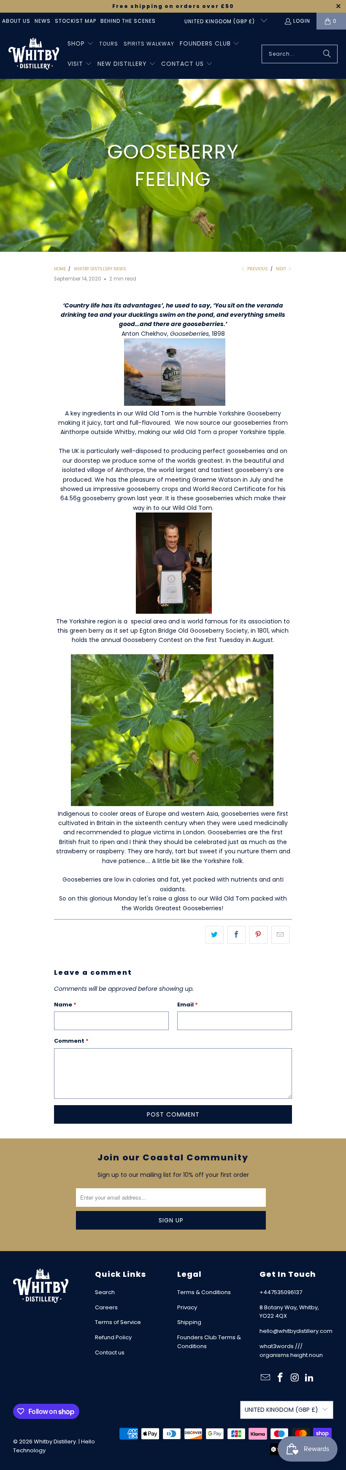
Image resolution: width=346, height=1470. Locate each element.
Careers (106, 1307)
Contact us (109, 1353)
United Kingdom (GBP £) (220, 21)
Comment (71, 1041)
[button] (81, 44)
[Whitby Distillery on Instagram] (295, 1378)
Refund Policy (113, 1337)
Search (105, 1292)
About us (16, 20)
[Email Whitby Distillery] (266, 1378)
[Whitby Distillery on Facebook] (280, 1378)
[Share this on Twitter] (214, 935)
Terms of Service (118, 1322)
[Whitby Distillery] (33, 54)
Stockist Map (75, 20)
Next (281, 269)
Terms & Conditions (204, 1292)
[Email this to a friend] (280, 935)
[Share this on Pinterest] (258, 935)
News (43, 20)
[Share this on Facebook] (236, 935)
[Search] (327, 54)
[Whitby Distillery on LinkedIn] (309, 1378)
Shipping (189, 1322)
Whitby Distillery (55, 1442)
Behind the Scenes (128, 20)
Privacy (187, 1307)
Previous (257, 269)
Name (65, 1005)
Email (187, 1005)
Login (301, 20)
